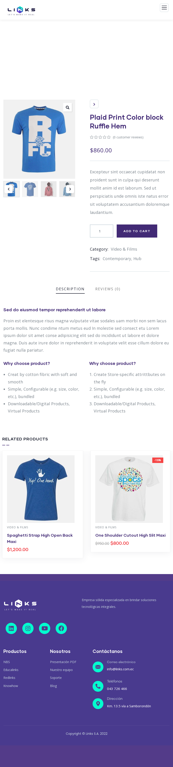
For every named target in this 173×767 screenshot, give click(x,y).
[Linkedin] (11, 628)
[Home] (20, 605)
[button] (70, 189)
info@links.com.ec (120, 669)
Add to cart (136, 231)
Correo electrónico (121, 662)
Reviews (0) (108, 288)
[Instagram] (28, 628)
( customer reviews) (128, 137)
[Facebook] (61, 628)
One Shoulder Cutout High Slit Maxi (130, 535)
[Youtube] (44, 628)
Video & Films (124, 249)
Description (70, 288)
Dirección (115, 699)
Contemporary (117, 258)
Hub (137, 258)
